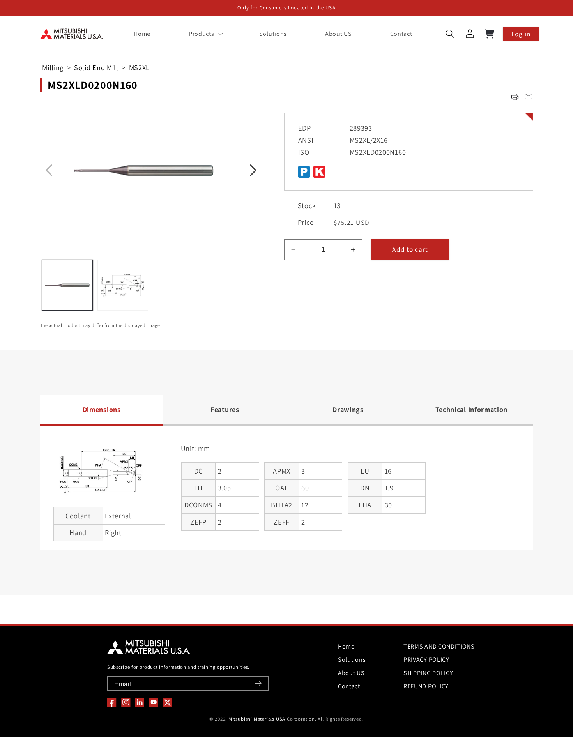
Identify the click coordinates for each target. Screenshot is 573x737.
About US (351, 673)
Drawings (348, 409)
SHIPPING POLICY (428, 673)
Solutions (352, 660)
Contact (349, 686)
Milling (53, 67)
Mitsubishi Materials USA (256, 719)
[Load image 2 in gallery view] (122, 285)
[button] (204, 34)
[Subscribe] (258, 683)
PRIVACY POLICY (426, 660)
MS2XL (139, 67)
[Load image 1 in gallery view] (67, 285)
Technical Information (471, 409)
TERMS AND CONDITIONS (439, 646)
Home (346, 646)
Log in (521, 33)
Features (224, 409)
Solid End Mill (96, 67)
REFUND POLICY (426, 686)
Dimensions (102, 409)
